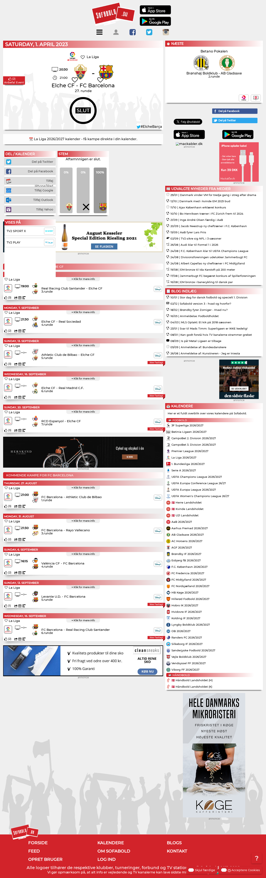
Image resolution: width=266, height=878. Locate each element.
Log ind (106, 859)
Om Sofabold (113, 851)
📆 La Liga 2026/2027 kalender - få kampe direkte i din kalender (83, 139)
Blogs (174, 842)
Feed (34, 851)
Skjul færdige (205, 870)
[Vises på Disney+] (158, 289)
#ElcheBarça (151, 127)
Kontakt (177, 851)
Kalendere (110, 842)
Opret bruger (45, 859)
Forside (38, 842)
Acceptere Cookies (246, 870)
